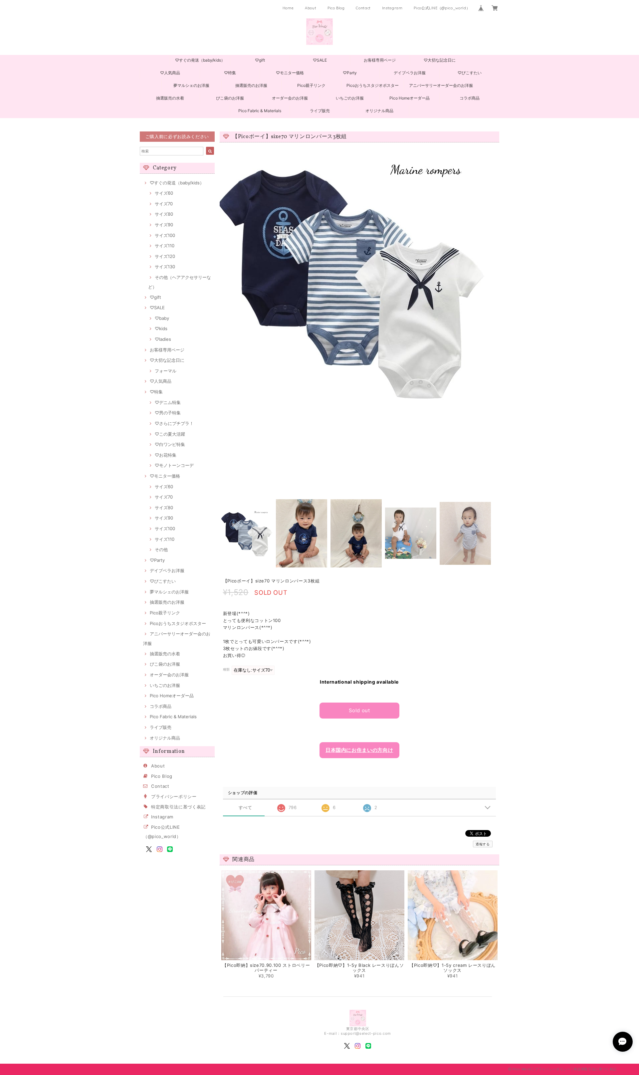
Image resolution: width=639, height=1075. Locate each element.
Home (288, 8)
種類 (226, 669)
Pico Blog (336, 8)
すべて (245, 807)
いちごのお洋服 (350, 98)
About (310, 8)
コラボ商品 (470, 98)
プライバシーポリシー (174, 796)
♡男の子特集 (168, 412)
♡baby (162, 318)
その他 (161, 549)
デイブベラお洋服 (410, 72)
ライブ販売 (320, 110)
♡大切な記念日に (440, 60)
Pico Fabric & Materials (259, 110)
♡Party (350, 72)
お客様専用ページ (380, 60)
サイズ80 (164, 214)
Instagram (392, 8)
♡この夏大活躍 (170, 434)
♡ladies (163, 339)
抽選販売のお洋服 (251, 85)
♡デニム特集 (168, 402)
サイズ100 (165, 235)
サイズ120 (165, 256)
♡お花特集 (165, 455)
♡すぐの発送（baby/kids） (200, 60)
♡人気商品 (170, 72)
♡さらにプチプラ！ (174, 423)
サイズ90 (164, 224)
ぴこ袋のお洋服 (230, 98)
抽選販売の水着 (170, 98)
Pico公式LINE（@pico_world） (442, 8)
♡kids (161, 328)
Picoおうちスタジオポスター (372, 85)
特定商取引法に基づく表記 (178, 806)
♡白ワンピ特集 (170, 444)
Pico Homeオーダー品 (409, 98)
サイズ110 (164, 245)
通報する (483, 844)
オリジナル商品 (379, 110)
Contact (363, 8)
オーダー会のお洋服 (290, 98)
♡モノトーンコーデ (174, 465)
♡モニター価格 (290, 72)
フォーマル (165, 370)
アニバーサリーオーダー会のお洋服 (441, 85)
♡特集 (230, 72)
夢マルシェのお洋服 (191, 85)
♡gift (260, 60)
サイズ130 (165, 266)
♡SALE (320, 60)
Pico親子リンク (311, 85)
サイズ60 (164, 193)
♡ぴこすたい (470, 72)
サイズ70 (164, 203)
